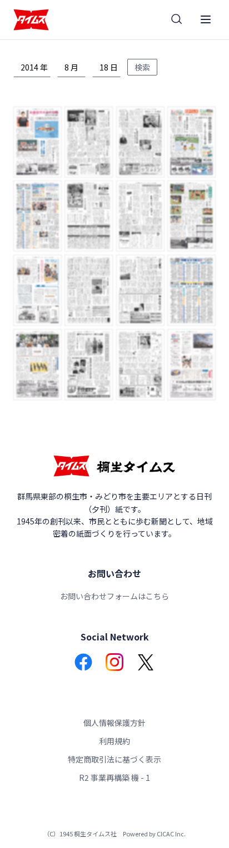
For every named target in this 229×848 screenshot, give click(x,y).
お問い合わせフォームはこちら (114, 596)
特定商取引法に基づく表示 (114, 759)
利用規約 (114, 740)
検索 (142, 67)
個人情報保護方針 (114, 722)
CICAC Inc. (171, 833)
